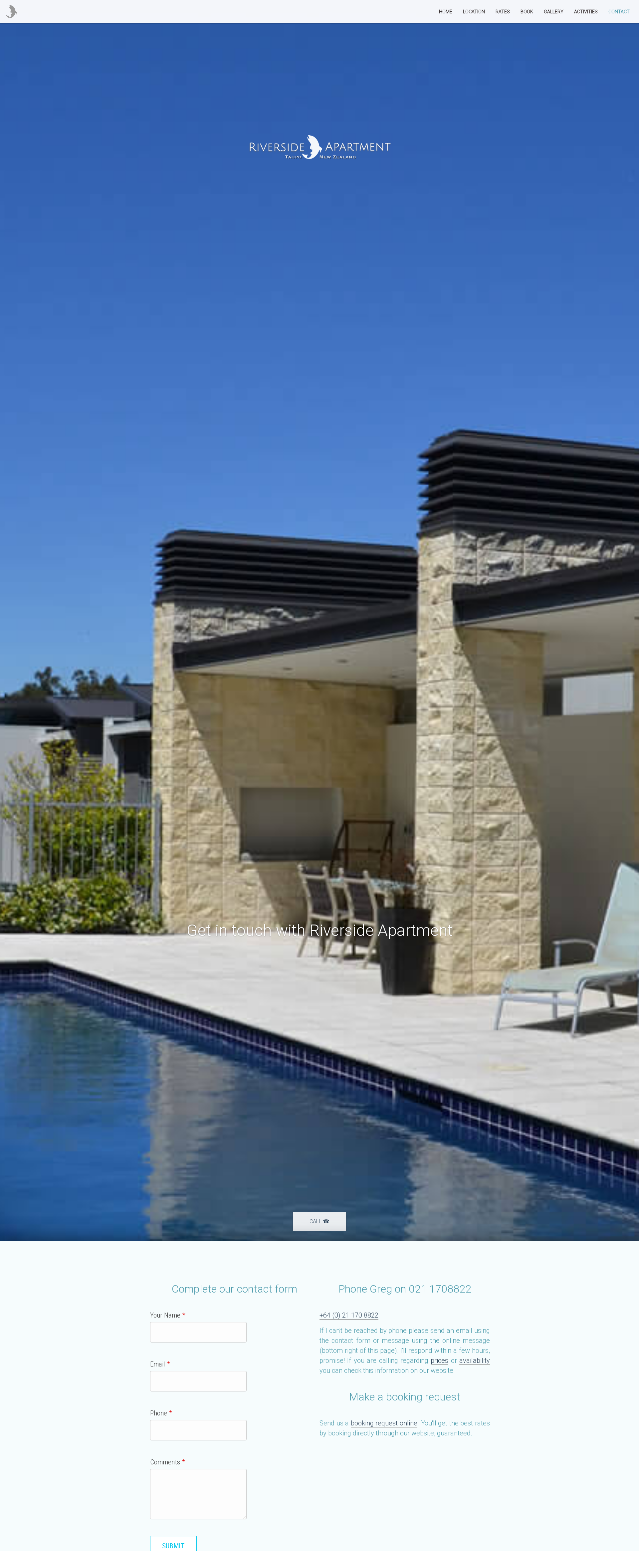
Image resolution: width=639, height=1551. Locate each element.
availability (474, 1360)
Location (474, 11)
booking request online (384, 1423)
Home (445, 11)
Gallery (553, 11)
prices (439, 1360)
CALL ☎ (319, 1221)
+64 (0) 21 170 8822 (349, 1315)
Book (527, 11)
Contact (619, 11)
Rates (503, 11)
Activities (586, 11)
